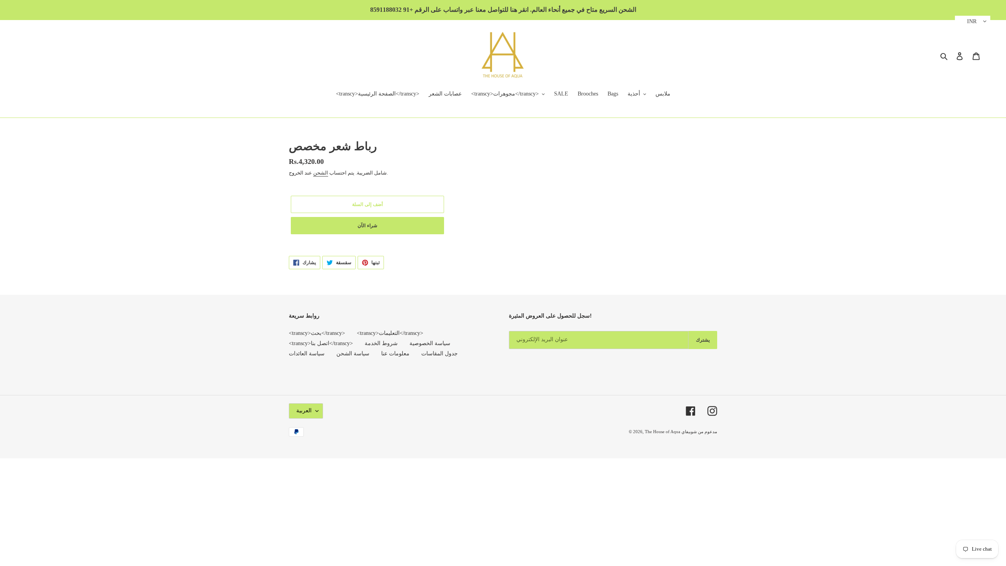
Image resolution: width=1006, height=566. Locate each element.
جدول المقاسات (439, 354)
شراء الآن (367, 225)
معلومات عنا (395, 354)
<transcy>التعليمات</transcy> (390, 333)
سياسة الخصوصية (429, 343)
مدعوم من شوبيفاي (699, 431)
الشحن (320, 173)
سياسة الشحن (352, 354)
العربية (304, 410)
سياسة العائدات (307, 354)
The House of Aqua (663, 431)
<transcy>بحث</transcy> (317, 333)
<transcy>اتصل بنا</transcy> (321, 343)
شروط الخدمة (381, 343)
